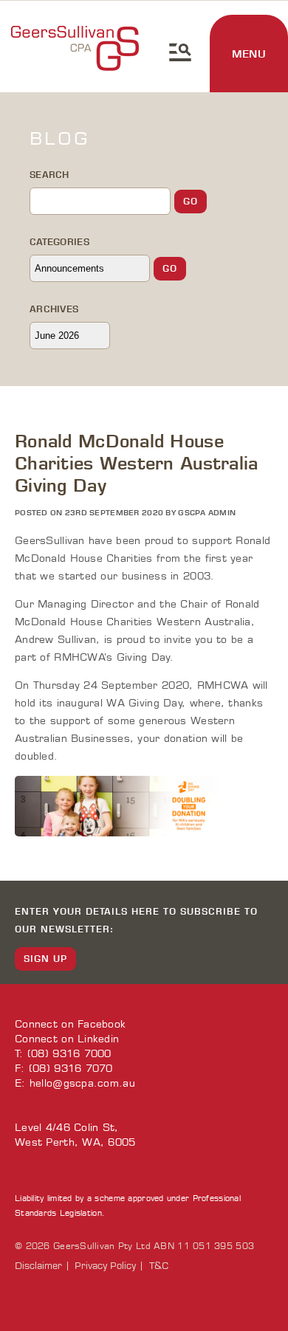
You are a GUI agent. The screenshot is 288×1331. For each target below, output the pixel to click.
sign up (45, 958)
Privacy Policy (105, 1266)
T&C (158, 1266)
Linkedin (98, 1039)
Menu (249, 54)
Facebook (102, 1024)
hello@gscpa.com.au (82, 1083)
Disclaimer (38, 1266)
